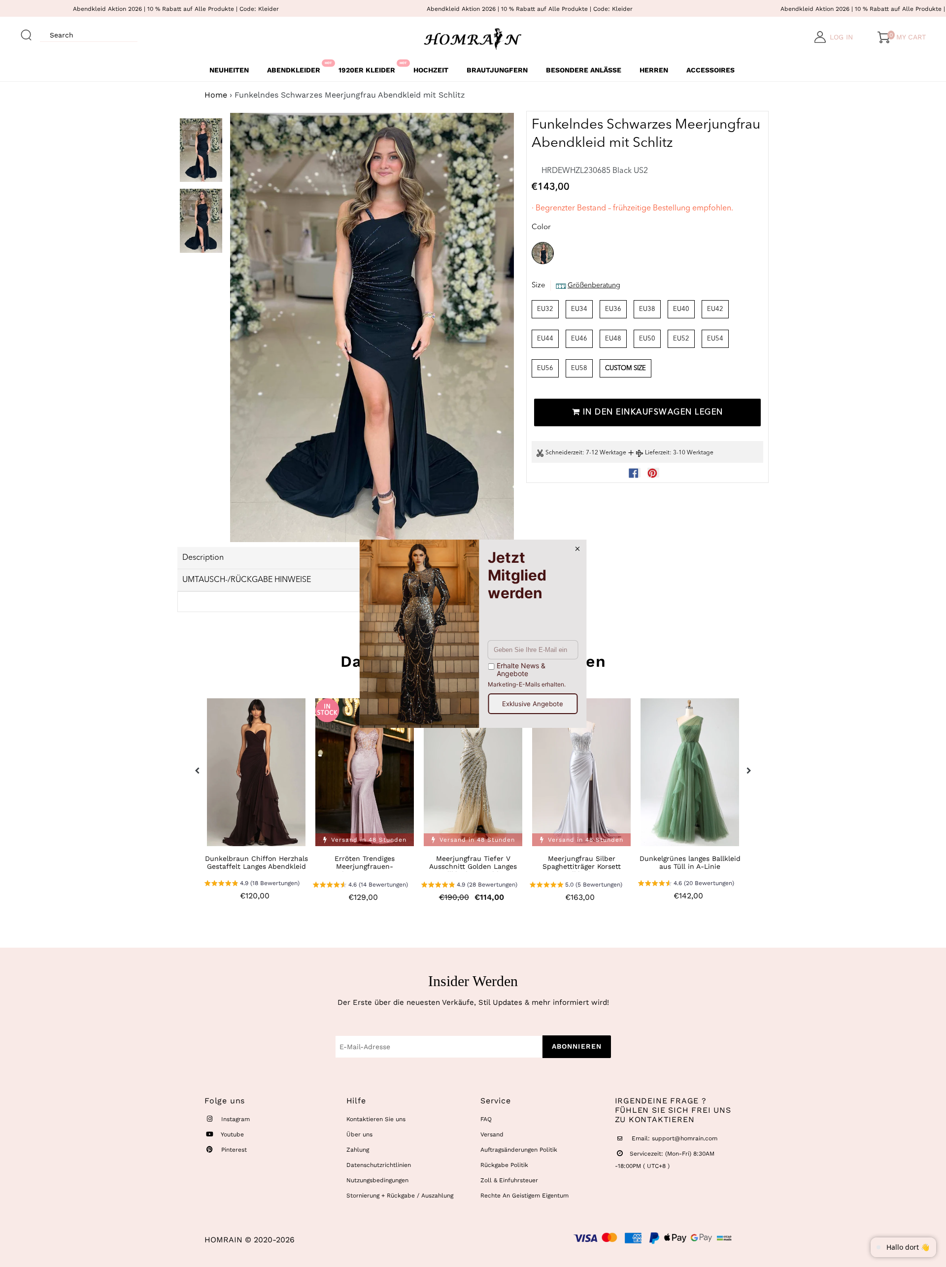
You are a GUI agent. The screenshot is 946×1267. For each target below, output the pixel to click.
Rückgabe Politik (504, 1165)
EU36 (613, 309)
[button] (252, 884)
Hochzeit (430, 70)
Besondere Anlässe (583, 70)
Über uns (359, 1134)
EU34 (579, 309)
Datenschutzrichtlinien (378, 1165)
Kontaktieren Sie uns (375, 1119)
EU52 (681, 339)
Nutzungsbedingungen (377, 1180)
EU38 (647, 309)
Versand (492, 1134)
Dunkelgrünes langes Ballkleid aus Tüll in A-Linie (690, 862)
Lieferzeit (657, 453)
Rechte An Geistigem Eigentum (524, 1195)
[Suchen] (26, 30)
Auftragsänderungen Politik (518, 1149)
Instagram (234, 1119)
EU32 (545, 309)
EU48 (613, 339)
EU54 (715, 339)
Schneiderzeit (563, 453)
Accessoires (710, 70)
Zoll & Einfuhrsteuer (509, 1180)
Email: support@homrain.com (673, 1138)
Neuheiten (229, 70)
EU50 (647, 339)
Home (215, 95)
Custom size (625, 368)
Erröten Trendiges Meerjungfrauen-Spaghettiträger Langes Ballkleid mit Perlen (365, 870)
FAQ (486, 1119)
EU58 (579, 368)
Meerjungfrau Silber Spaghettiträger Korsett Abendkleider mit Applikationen (581, 870)
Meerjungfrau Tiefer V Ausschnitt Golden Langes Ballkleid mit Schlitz (473, 866)
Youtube (231, 1134)
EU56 (545, 368)
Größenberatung (594, 285)
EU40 (681, 309)
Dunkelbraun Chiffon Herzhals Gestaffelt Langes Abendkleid (256, 862)
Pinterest (233, 1149)
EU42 (715, 309)
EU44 (545, 339)
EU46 (579, 339)
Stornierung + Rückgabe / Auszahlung (399, 1195)
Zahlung (357, 1149)
